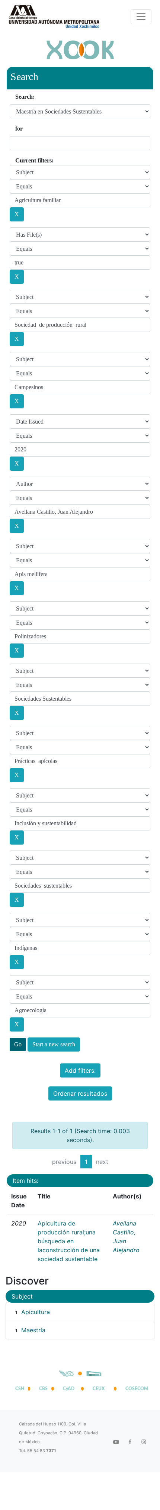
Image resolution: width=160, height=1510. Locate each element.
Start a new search (53, 1044)
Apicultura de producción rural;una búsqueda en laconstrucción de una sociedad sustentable (69, 1241)
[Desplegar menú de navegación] (141, 16)
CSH (19, 1388)
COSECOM (135, 1388)
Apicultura (35, 1312)
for (19, 128)
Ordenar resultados (80, 1093)
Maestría (33, 1330)
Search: (25, 96)
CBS (43, 1388)
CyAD (68, 1388)
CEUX (99, 1388)
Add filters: (80, 1070)
